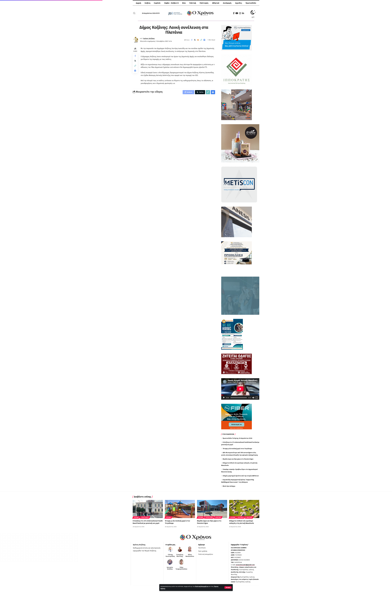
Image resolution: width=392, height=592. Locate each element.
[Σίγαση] (253, 398)
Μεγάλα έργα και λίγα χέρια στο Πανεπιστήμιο (238, 459)
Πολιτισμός (145, 517)
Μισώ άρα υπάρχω (229, 486)
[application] (240, 389)
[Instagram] (240, 13)
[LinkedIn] (243, 13)
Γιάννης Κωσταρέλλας (170, 555)
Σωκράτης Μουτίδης (179, 555)
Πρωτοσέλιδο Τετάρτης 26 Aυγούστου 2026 (237, 438)
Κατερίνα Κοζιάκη (170, 568)
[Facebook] (234, 13)
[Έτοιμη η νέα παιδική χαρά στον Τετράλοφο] (180, 509)
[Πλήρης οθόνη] (257, 398)
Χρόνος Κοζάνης (149, 38)
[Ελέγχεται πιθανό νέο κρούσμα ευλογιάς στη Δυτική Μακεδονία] (244, 509)
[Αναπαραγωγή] (224, 398)
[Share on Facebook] (191, 40)
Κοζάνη (136, 517)
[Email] (198, 40)
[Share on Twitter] (194, 40)
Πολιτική (218, 517)
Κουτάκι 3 (241, 517)
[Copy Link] (201, 40)
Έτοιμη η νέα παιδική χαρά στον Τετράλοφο (237, 448)
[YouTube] (237, 13)
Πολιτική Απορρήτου (201, 586)
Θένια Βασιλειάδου (190, 555)
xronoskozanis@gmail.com (245, 565)
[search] (134, 13)
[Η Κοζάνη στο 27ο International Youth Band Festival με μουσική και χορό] (148, 509)
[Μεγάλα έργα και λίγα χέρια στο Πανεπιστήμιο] (212, 509)
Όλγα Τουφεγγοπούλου (181, 568)
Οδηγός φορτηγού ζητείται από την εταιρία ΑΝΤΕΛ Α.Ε (241, 476)
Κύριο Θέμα (209, 517)
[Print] (204, 40)
